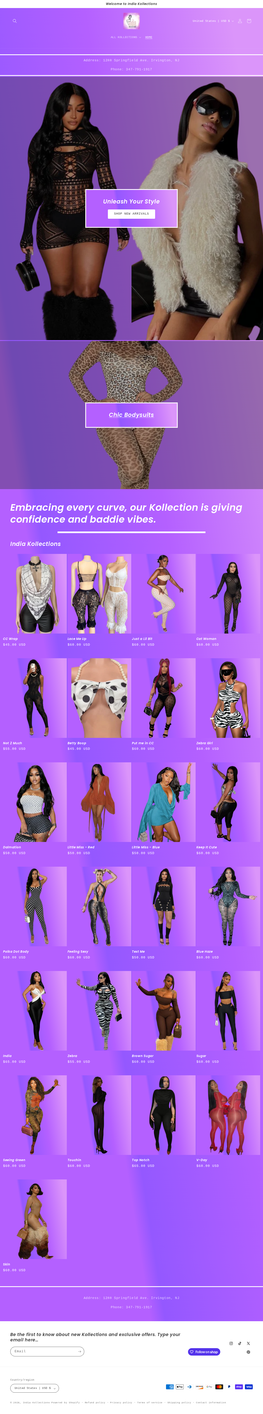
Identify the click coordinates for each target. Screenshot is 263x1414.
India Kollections (36, 1403)
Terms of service (150, 1402)
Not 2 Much (12, 743)
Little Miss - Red (81, 847)
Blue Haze (204, 952)
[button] (14, 21)
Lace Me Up (77, 639)
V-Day (201, 1160)
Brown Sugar (143, 1056)
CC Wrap (10, 639)
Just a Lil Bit (142, 639)
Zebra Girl (204, 743)
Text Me (138, 952)
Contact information (211, 1402)
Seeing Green (14, 1160)
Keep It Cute (206, 847)
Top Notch (140, 1160)
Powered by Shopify (65, 1403)
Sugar (201, 1056)
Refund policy (95, 1402)
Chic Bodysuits (131, 415)
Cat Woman (206, 639)
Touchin (74, 1160)
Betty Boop (77, 743)
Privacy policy (121, 1402)
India (7, 1056)
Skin (6, 1264)
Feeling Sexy (78, 952)
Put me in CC (143, 743)
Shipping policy (179, 1402)
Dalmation (12, 847)
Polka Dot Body (16, 952)
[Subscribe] (79, 1351)
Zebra (72, 1056)
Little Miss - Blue (146, 847)
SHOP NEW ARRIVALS (131, 214)
